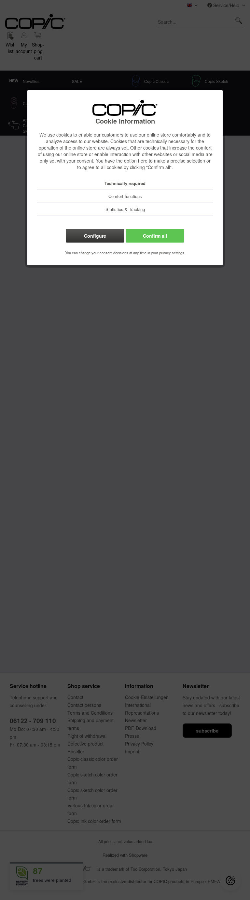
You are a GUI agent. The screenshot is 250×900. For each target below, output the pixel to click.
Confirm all (155, 235)
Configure (95, 235)
